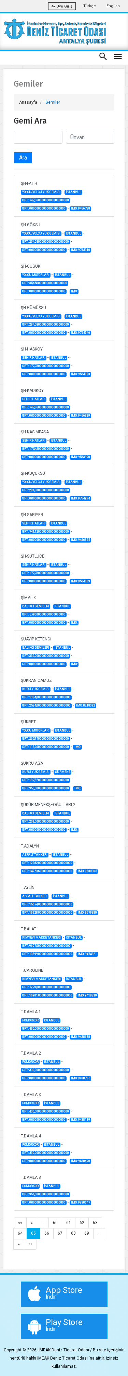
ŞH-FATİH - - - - (55, 196)
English (113, 6)
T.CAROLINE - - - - (59, 982)
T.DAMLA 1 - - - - (55, 1024)
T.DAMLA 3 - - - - (55, 1107)
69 (86, 1233)
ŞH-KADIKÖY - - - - (55, 403)
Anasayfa (28, 102)
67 (60, 1233)
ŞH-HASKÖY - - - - (55, 361)
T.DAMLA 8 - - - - (55, 1190)
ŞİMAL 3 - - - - (49, 610)
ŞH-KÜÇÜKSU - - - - (55, 485)
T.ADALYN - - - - (59, 858)
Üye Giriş (63, 6)
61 (68, 1222)
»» (30, 1244)
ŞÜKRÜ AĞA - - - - (51, 775)
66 (46, 1233)
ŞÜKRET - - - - (51, 734)
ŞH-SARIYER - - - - (55, 527)
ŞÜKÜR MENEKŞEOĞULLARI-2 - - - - (49, 817)
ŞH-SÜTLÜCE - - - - (55, 568)
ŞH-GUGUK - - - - (49, 278)
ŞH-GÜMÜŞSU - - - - (55, 320)
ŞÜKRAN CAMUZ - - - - (58, 693)
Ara (23, 157)
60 (55, 1222)
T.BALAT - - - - (59, 941)
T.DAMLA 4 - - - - (55, 1148)
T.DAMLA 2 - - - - (55, 1065)
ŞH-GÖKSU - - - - (55, 237)
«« (20, 1222)
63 (95, 1222)
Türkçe (89, 6)
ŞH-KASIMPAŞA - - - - (55, 444)
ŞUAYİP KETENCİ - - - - (49, 651)
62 (82, 1222)
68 (73, 1233)
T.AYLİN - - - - (59, 900)
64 (20, 1233)
